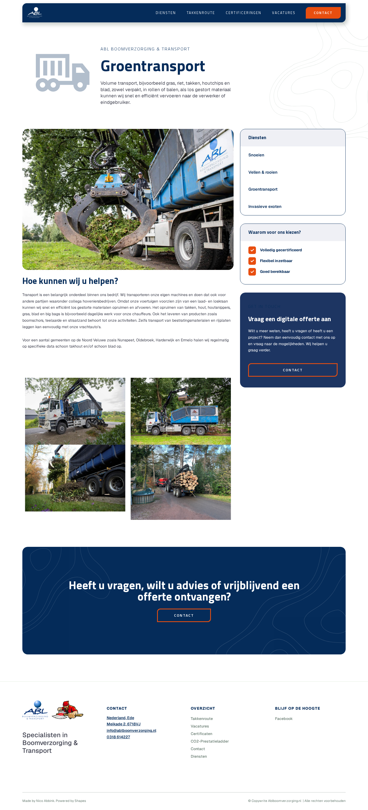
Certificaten (201, 733)
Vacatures (200, 726)
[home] (34, 12)
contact (184, 615)
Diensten (199, 756)
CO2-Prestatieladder (210, 741)
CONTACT (323, 12)
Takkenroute (201, 12)
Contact (293, 370)
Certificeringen (243, 12)
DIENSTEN (166, 12)
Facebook (284, 718)
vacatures (284, 12)
